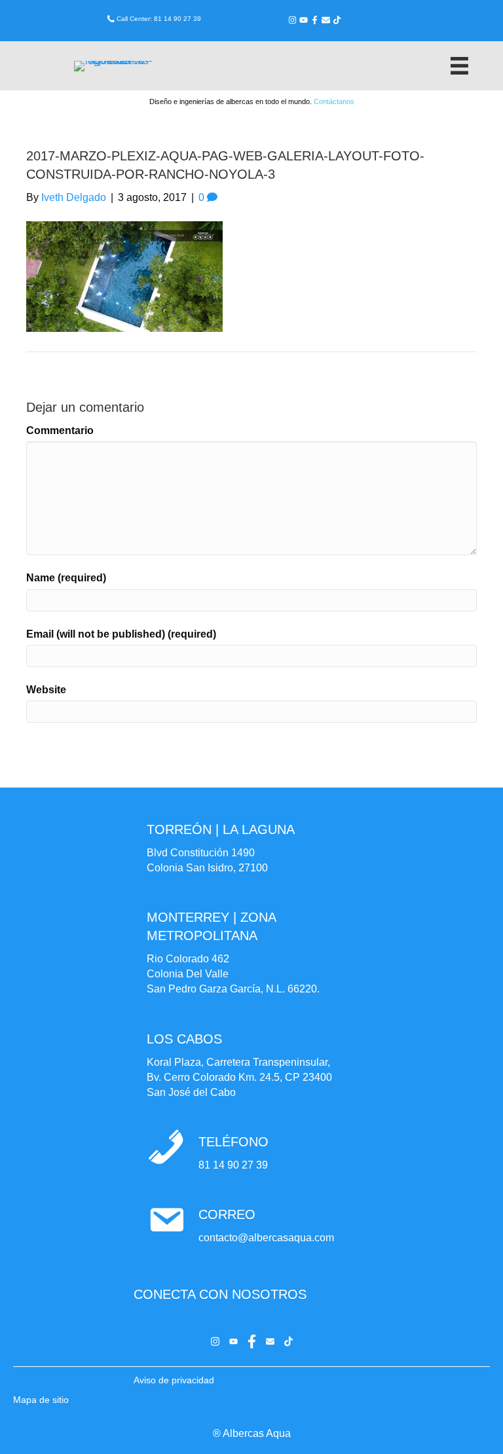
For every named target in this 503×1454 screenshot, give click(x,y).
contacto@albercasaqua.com (266, 1237)
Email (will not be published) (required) (121, 634)
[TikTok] (337, 20)
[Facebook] (314, 20)
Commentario (60, 430)
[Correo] (326, 20)
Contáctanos (334, 101)
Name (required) (66, 577)
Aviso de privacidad (174, 1380)
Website (46, 689)
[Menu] (459, 66)
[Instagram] (292, 20)
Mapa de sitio (41, 1399)
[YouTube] (303, 20)
